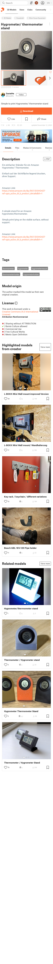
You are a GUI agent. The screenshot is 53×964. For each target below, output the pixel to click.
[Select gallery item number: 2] (27, 388)
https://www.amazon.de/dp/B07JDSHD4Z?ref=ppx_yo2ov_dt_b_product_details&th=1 (23, 192)
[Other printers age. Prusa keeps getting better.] (26, 136)
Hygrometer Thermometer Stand (21, 711)
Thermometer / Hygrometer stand (22, 660)
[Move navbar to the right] (50, 10)
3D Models (7, 18)
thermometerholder (11, 274)
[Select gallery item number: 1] (25, 388)
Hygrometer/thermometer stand (21, 608)
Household (20, 18)
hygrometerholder (31, 274)
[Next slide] (49, 78)
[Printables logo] (2, 9)
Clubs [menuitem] (29, 9)
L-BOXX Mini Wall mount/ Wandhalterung (25, 445)
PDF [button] (48, 159)
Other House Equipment (37, 18)
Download (28, 111)
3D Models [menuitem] (11, 9)
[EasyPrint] (31, 3)
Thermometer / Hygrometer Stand (22, 762)
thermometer (8, 268)
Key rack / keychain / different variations (25, 496)
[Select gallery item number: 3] (28, 439)
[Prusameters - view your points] (36, 3)
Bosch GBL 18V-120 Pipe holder (20, 548)
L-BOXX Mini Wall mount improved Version (26, 394)
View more (45, 347)
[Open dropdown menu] (49, 24)
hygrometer (23, 268)
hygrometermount (39, 268)
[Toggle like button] (5, 398)
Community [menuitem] (41, 9)
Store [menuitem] (21, 9)
